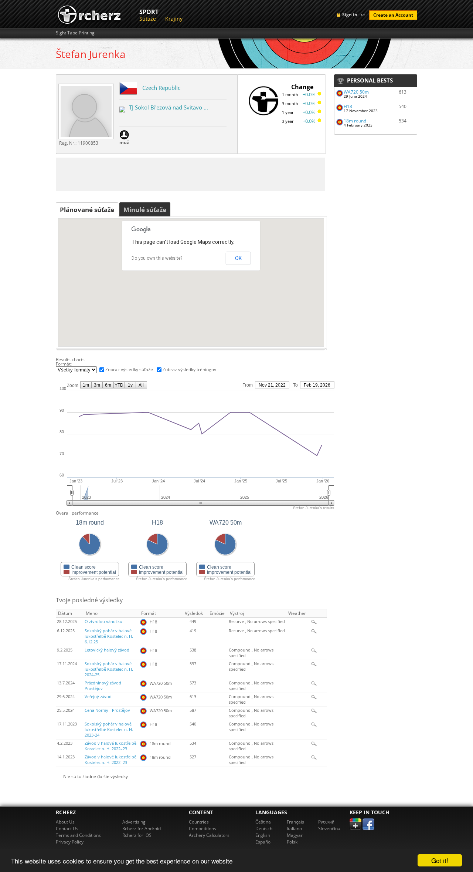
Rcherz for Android (141, 828)
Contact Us (67, 828)
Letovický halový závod (107, 650)
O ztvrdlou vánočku (103, 621)
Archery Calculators (209, 835)
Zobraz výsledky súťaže (129, 369)
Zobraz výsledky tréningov (189, 369)
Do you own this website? (157, 258)
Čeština (263, 822)
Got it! (439, 860)
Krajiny (174, 18)
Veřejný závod (98, 696)
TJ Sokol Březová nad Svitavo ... (168, 107)
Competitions (202, 828)
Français (295, 822)
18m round (355, 121)
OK (238, 258)
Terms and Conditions (78, 835)
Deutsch (263, 828)
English (262, 835)
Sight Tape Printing (75, 33)
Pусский (326, 822)
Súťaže (147, 18)
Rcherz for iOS (137, 835)
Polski (293, 842)
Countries (199, 822)
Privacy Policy (70, 842)
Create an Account (393, 15)
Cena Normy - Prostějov (107, 710)
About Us (65, 822)
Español (263, 842)
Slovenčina (329, 828)
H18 (348, 106)
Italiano (294, 828)
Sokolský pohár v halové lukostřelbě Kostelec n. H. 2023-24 (109, 729)
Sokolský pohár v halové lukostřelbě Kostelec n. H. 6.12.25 (109, 636)
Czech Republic (161, 87)
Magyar (295, 835)
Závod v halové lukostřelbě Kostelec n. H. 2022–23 (110, 746)
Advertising (134, 822)
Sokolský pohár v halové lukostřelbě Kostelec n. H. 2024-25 (109, 669)
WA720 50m (356, 92)
